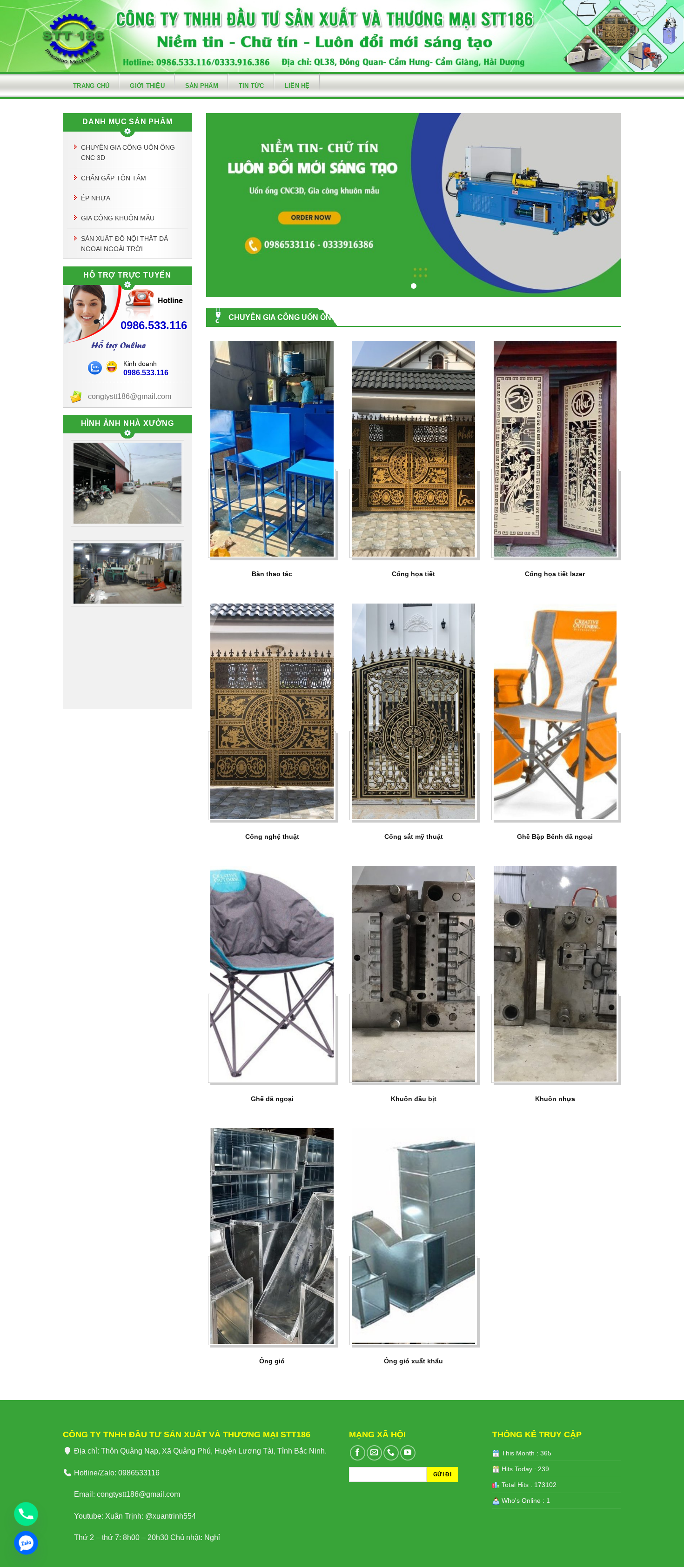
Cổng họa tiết (413, 574)
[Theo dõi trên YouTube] (408, 1453)
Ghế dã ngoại (272, 1098)
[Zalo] (26, 1542)
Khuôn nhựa (555, 1098)
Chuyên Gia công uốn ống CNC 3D (128, 152)
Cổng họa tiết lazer (555, 574)
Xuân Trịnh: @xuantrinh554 (150, 1516)
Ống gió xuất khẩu (413, 1361)
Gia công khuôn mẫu (117, 218)
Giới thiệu (147, 85)
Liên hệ (297, 85)
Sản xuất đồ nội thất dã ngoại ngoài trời (124, 243)
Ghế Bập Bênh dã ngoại (555, 836)
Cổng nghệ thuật (272, 836)
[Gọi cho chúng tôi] (391, 1453)
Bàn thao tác (272, 574)
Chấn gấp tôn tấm (113, 178)
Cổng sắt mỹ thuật (413, 836)
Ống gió (272, 1361)
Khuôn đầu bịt (413, 1098)
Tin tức (251, 85)
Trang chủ (91, 85)
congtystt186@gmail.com (138, 1494)
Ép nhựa (95, 198)
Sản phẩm (201, 85)
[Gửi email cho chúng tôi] (374, 1453)
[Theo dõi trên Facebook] (357, 1453)
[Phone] (26, 1514)
